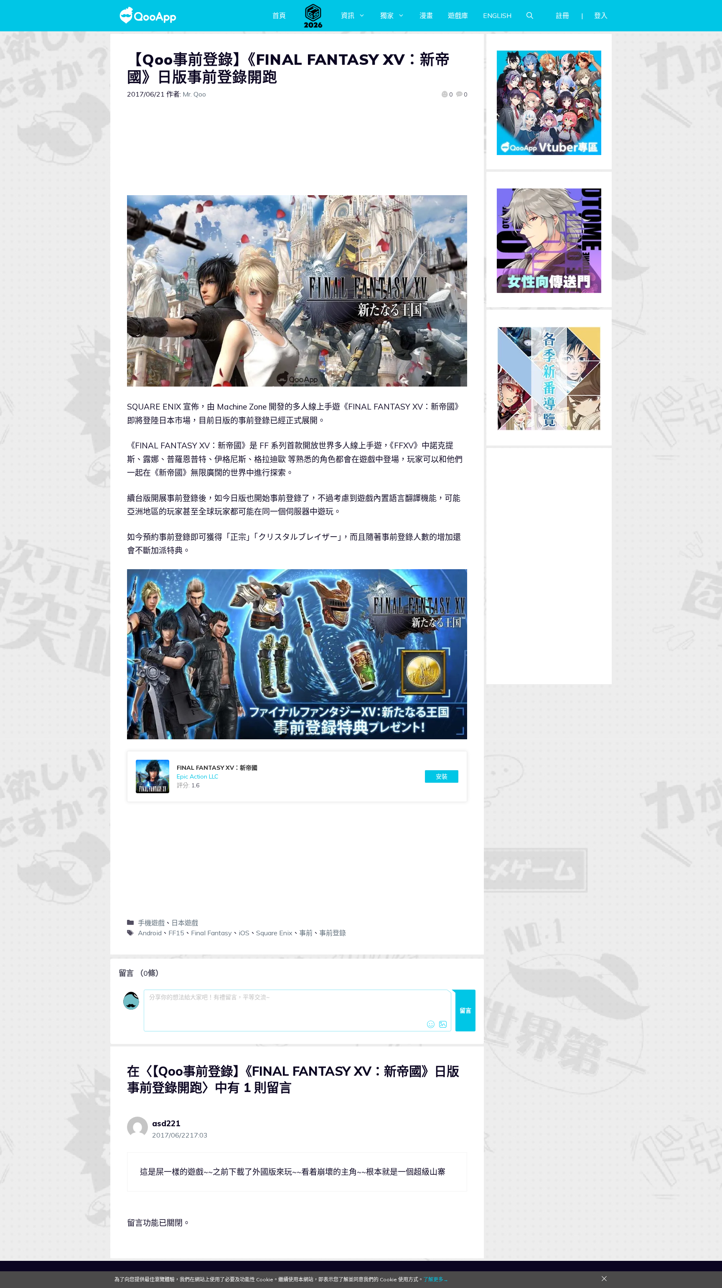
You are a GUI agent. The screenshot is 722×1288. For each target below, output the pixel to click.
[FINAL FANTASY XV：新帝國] (297, 776)
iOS (244, 933)
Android (150, 933)
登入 (601, 15)
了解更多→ (435, 1279)
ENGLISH (497, 15)
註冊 (562, 15)
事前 (306, 933)
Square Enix (274, 933)
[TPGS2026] (313, 15)
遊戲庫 (458, 15)
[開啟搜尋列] (530, 15)
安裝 (441, 776)
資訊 (347, 15)
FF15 (176, 933)
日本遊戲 (184, 923)
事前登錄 (332, 933)
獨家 (387, 15)
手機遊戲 (151, 923)
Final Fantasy (211, 933)
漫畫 (426, 15)
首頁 (279, 15)
